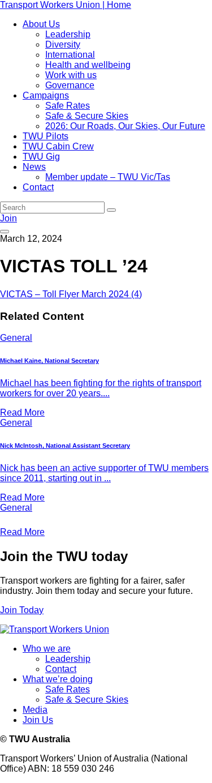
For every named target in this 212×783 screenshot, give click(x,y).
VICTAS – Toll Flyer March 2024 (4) (71, 294)
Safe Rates (67, 105)
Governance (69, 85)
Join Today (22, 610)
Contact (38, 187)
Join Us (38, 720)
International (70, 54)
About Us (41, 24)
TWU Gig (41, 156)
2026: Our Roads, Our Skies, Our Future (125, 126)
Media (35, 709)
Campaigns (46, 95)
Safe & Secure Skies (86, 116)
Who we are (47, 648)
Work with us (71, 75)
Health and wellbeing (88, 65)
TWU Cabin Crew (58, 146)
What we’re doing (58, 679)
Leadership (67, 34)
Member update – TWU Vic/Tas (107, 177)
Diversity (62, 44)
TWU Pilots (45, 136)
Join (8, 218)
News (34, 167)
